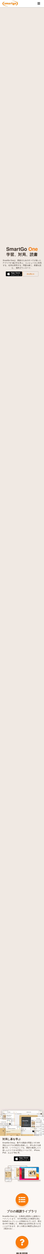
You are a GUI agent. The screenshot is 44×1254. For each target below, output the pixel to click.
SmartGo (10, 4)
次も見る (30, 274)
